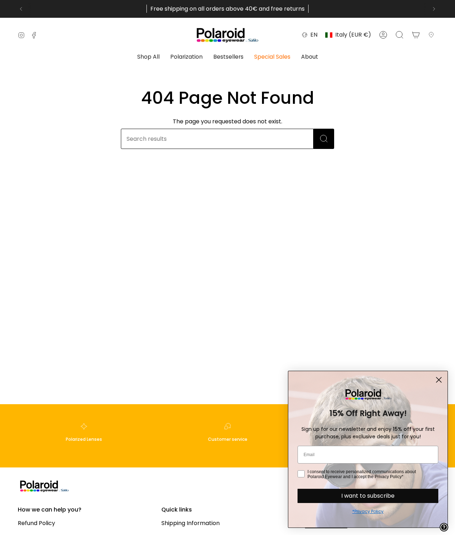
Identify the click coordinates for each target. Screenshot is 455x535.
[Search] (324, 139)
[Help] (444, 527)
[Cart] (416, 35)
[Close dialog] (439, 380)
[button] (148, 57)
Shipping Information (190, 523)
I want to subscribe (368, 496)
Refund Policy (36, 523)
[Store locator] (432, 34)
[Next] (434, 9)
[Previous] (21, 9)
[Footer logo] (44, 485)
